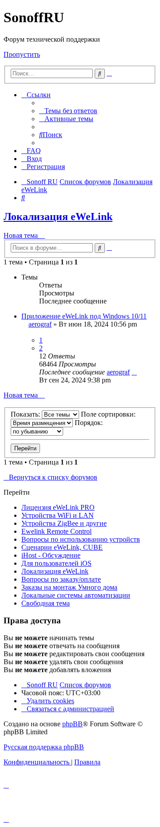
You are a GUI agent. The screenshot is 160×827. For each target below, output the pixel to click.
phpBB (72, 724)
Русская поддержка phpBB (44, 747)
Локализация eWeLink (58, 216)
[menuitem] (68, 110)
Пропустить (22, 54)
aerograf (40, 324)
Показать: (26, 414)
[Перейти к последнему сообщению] (134, 372)
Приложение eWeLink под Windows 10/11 (84, 316)
